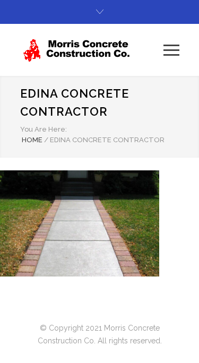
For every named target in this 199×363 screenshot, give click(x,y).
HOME (32, 140)
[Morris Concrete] (91, 50)
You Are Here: (43, 129)
